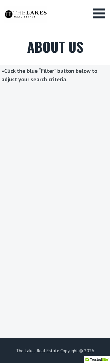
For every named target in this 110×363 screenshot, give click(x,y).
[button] (101, 13)
